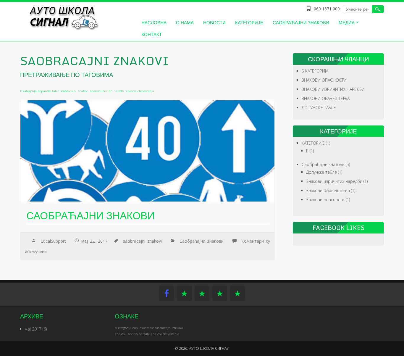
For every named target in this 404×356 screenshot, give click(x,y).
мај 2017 (33, 329)
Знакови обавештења (328, 190)
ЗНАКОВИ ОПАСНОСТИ (324, 80)
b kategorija (28, 91)
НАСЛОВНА (154, 22)
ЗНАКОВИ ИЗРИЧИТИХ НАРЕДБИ (333, 89)
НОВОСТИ (214, 22)
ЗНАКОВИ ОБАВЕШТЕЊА (326, 98)
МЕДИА (347, 22)
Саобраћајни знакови (301, 22)
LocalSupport (53, 241)
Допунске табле (321, 172)
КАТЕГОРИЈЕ (249, 22)
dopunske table (48, 91)
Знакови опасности (325, 199)
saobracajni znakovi (74, 91)
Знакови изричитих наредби (334, 181)
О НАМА (185, 22)
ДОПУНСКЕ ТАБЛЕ (319, 107)
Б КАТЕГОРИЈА (315, 71)
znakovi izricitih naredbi (107, 91)
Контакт (151, 34)
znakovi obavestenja (140, 91)
